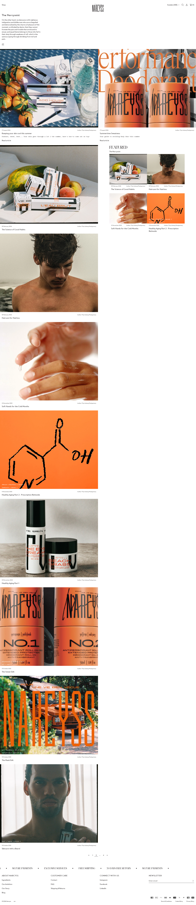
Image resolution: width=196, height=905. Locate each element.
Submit (120, 465)
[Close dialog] (139, 436)
